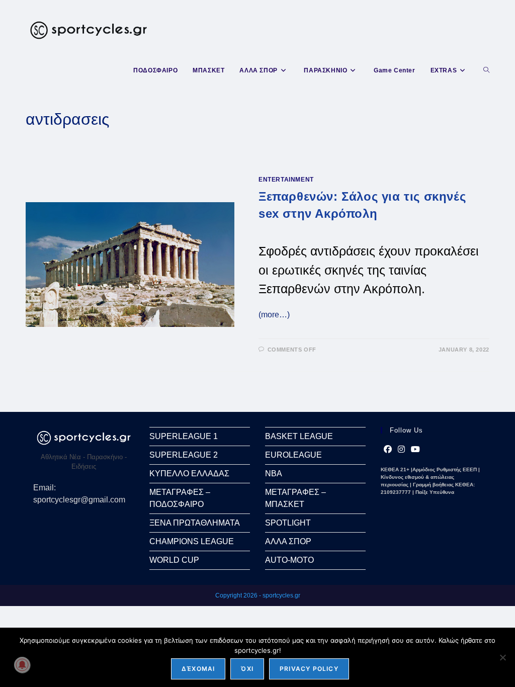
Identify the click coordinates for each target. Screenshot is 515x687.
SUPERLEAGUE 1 (183, 436)
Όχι (247, 668)
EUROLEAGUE (293, 455)
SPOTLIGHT (288, 523)
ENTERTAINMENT (286, 179)
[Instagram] (401, 450)
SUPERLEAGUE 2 (183, 455)
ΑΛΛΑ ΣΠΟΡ (288, 541)
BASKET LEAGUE (299, 436)
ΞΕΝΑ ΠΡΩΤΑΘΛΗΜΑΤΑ (194, 523)
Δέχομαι (198, 668)
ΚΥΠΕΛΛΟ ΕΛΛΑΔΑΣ (189, 473)
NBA (273, 473)
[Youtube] (415, 450)
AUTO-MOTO (289, 560)
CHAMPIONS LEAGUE (191, 541)
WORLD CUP (174, 560)
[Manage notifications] (22, 665)
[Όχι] (502, 657)
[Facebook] (388, 450)
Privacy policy (309, 668)
